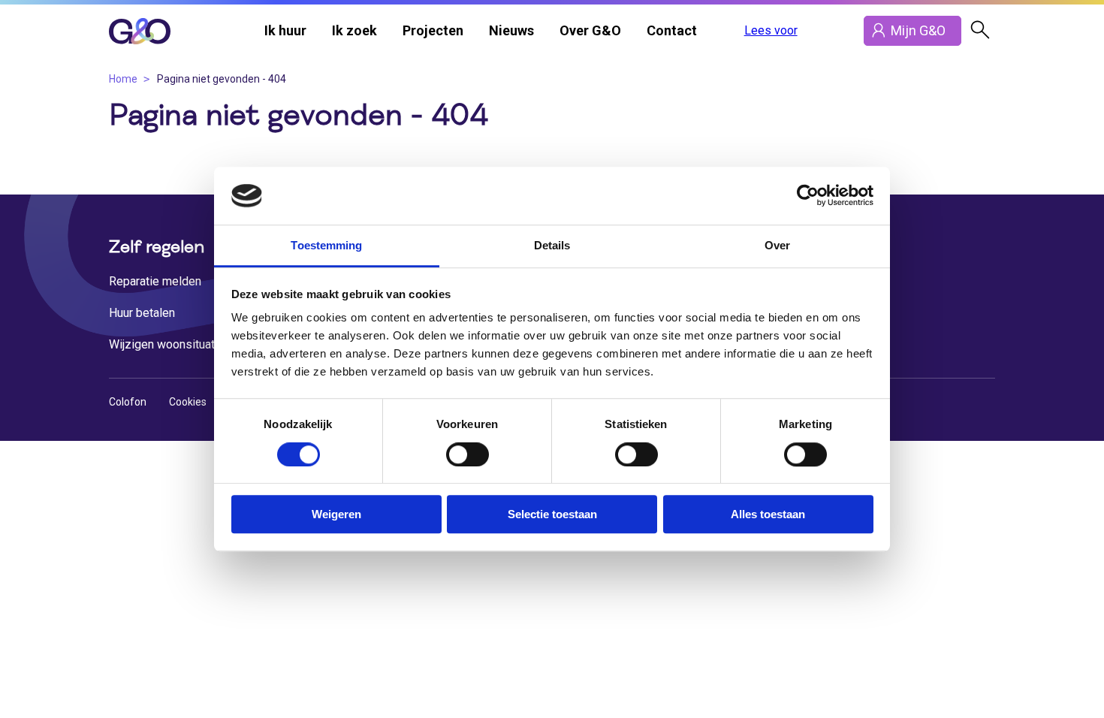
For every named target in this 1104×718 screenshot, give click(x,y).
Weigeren (336, 514)
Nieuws (511, 30)
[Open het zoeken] (980, 31)
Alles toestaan (768, 514)
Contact (672, 30)
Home (123, 79)
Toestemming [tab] (326, 245)
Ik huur (285, 30)
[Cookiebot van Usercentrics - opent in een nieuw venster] (807, 196)
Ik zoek (354, 30)
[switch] (467, 454)
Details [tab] (552, 245)
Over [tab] (777, 245)
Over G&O (590, 30)
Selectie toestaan (552, 514)
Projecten (433, 30)
